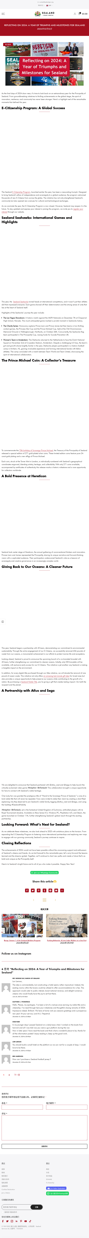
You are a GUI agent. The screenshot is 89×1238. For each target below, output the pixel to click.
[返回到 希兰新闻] (44, 900)
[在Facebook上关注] (3, 1221)
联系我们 (5, 1176)
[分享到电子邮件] (56, 890)
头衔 (47, 1172)
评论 (4, 1113)
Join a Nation (6, 1193)
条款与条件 (5, 1179)
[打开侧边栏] (2, 621)
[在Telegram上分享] (50, 890)
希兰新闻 (8, 44)
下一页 (17, 1075)
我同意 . (10, 1212)
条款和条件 (13, 1212)
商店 (47, 1169)
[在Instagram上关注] (12, 1221)
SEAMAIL (49, 1179)
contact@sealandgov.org (46, 2)
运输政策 (5, 1186)
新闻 (3, 1172)
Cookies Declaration (8, 1189)
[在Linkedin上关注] (16, 1221)
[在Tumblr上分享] (44, 890)
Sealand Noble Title (29, 682)
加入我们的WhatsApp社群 (59, 1193)
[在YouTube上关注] (25, 1221)
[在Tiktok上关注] (30, 1221)
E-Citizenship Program (21, 192)
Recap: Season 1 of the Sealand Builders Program (22, 940)
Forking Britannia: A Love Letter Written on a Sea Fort (66, 940)
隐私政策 (5, 1183)
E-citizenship (50, 1183)
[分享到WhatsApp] (62, 890)
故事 (3, 1169)
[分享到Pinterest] (38, 890)
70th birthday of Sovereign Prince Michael (36, 450)
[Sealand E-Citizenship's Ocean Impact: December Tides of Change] (33, 900)
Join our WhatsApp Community (45, 872)
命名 (4, 1103)
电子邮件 (51, 1103)
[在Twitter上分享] (33, 890)
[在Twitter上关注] (7, 1221)
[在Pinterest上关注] (21, 1221)
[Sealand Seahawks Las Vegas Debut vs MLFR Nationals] (55, 900)
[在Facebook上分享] (27, 890)
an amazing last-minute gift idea (56, 676)
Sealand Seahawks (20, 301)
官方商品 (49, 1176)
